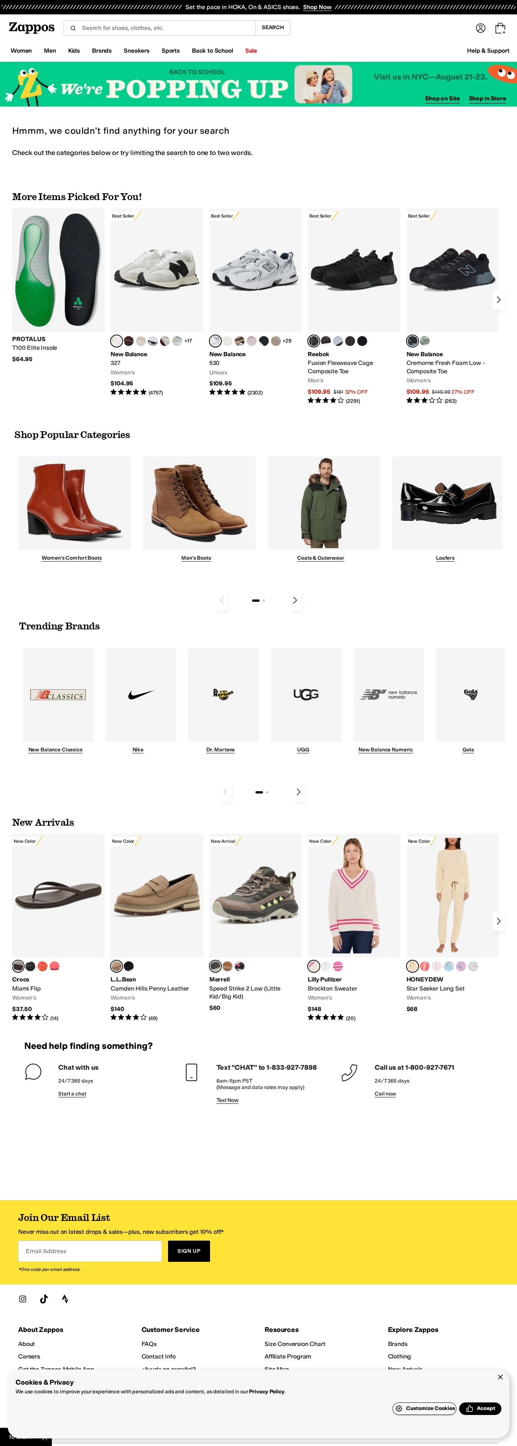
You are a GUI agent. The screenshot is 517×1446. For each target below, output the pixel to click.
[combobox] (159, 28)
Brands (398, 1343)
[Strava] (65, 1299)
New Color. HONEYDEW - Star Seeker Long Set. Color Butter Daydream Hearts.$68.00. (452, 923)
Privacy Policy (266, 1391)
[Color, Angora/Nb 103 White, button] (177, 341)
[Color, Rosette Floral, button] (461, 966)
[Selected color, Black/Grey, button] (314, 341)
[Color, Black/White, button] (362, 341)
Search (273, 27)
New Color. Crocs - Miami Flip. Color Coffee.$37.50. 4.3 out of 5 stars (58, 928)
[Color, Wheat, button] (227, 966)
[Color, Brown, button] (326, 341)
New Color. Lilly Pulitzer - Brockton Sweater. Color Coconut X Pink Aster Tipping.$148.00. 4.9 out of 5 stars (354, 928)
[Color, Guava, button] (54, 966)
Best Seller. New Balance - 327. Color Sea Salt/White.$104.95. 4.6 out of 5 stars (157, 302)
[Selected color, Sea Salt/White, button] (117, 341)
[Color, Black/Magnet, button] (264, 341)
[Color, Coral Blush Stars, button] (425, 966)
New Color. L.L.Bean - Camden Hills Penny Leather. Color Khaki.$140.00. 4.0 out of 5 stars (157, 928)
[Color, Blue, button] (350, 341)
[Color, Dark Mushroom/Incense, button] (240, 341)
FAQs (149, 1343)
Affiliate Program (288, 1356)
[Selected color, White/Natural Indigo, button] (215, 341)
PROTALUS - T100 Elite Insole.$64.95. (58, 285)
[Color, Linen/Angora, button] (141, 341)
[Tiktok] (44, 1299)
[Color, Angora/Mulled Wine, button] (165, 341)
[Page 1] (256, 600)
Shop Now (317, 7)
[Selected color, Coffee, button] (18, 966)
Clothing (399, 1356)
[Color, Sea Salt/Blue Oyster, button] (227, 341)
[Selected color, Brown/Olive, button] (215, 966)
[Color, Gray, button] (338, 341)
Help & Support (488, 50)
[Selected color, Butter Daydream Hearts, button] (412, 966)
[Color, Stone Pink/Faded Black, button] (252, 341)
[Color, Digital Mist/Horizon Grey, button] (153, 341)
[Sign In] (481, 28)
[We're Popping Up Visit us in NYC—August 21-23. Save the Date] (258, 84)
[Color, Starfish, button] (42, 966)
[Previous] (222, 600)
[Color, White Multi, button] (240, 966)
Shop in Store (487, 98)
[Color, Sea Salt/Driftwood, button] (276, 341)
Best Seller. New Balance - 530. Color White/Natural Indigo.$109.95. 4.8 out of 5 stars (255, 302)
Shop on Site (442, 98)
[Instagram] (22, 1299)
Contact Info (159, 1356)
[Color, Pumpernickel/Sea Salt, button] (129, 341)
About (26, 1343)
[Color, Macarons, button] (437, 966)
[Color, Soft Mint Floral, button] (473, 966)
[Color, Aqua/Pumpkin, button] (425, 341)
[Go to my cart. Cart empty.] (500, 28)
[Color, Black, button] (30, 966)
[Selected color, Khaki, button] (117, 966)
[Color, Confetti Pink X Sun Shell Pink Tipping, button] (338, 966)
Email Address (46, 1251)
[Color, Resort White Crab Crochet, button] (326, 966)
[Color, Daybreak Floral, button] (449, 966)
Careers (29, 1356)
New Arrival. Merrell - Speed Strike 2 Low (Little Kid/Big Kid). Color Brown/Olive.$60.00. (255, 923)
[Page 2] (264, 600)
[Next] (499, 300)
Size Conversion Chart (295, 1343)
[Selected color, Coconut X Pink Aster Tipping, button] (314, 966)
